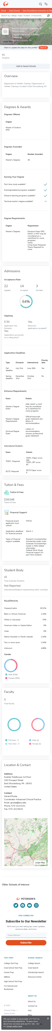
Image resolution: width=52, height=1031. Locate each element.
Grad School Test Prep (13, 968)
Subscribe (25, 942)
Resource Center (35, 977)
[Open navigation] (46, 4)
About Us (32, 1001)
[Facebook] (22, 905)
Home (3, 10)
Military (7, 977)
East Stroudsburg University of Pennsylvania (26, 29)
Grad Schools (14, 10)
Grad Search (33, 968)
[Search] (40, 4)
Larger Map (40, 862)
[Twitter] (15, 905)
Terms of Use (9, 1013)
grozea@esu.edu (18, 802)
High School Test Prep (13, 981)
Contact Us (32, 1006)
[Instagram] (36, 905)
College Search (34, 963)
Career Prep (9, 972)
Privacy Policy (9, 1010)
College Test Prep (11, 963)
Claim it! (43, 47)
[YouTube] (29, 905)
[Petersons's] (5, 4)
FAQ (29, 1010)
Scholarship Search (36, 972)
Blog (30, 1015)
